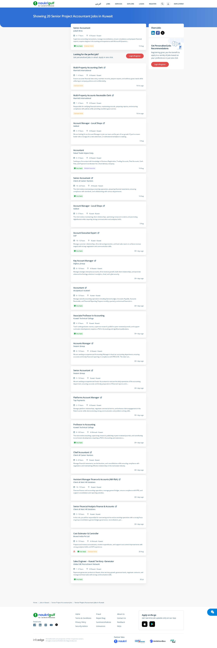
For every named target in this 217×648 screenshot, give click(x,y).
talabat (76, 126)
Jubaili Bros (78, 31)
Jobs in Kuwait (44, 602)
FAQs (119, 626)
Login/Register (135, 56)
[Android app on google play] (152, 624)
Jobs (108, 4)
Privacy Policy (80, 622)
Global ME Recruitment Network (86, 564)
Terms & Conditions (83, 618)
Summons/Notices (103, 622)
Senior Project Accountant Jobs (61, 602)
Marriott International (82, 70)
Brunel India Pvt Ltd (81, 536)
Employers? (179, 4)
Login (141, 4)
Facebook (158, 33)
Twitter (163, 33)
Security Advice (81, 626)
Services (118, 4)
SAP (74, 236)
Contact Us (121, 618)
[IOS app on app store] (144, 624)
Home (35, 602)
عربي (98, 3)
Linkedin (153, 33)
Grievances (100, 626)
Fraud (98, 614)
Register (152, 4)
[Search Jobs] (162, 4)
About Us (121, 614)
